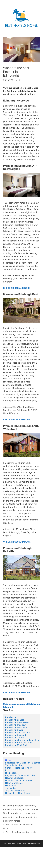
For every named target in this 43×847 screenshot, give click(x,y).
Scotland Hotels (30, 809)
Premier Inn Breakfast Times (19, 742)
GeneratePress (35, 844)
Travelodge (10, 788)
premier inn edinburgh (14, 817)
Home (8, 760)
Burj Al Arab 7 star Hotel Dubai (20, 775)
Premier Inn (10, 717)
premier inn (29, 813)
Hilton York (10, 785)
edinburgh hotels (14, 813)
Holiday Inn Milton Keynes (18, 793)
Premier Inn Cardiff (14, 737)
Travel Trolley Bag (14, 765)
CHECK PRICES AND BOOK (16, 288)
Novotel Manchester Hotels (18, 780)
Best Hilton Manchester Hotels (21, 832)
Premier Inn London (15, 720)
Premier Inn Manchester (17, 722)
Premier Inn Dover (14, 730)
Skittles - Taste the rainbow (18, 768)
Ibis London (11, 773)
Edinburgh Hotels (14, 805)
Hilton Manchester (14, 783)
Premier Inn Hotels (12, 809)
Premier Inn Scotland (15, 735)
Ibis (7, 770)
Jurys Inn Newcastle (15, 790)
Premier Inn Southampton (17, 732)
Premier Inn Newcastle (16, 727)
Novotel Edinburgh (14, 778)
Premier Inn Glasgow (15, 725)
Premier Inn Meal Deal (16, 745)
